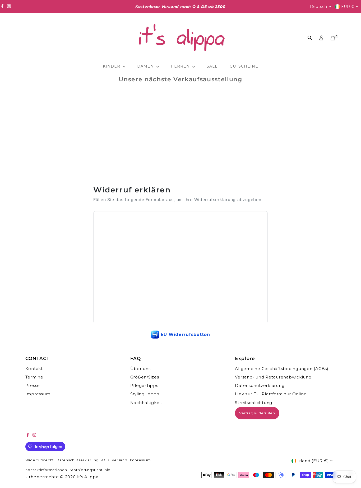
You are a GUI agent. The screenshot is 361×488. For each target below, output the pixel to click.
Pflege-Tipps (144, 385)
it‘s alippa (87, 476)
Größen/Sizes (144, 377)
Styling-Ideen (144, 393)
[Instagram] (9, 6)
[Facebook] (2, 6)
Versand (119, 460)
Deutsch (318, 6)
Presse (32, 385)
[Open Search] (310, 38)
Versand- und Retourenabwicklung (273, 377)
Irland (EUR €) (313, 460)
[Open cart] (333, 38)
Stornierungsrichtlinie (90, 470)
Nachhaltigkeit (146, 402)
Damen (146, 66)
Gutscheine (244, 66)
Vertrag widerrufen (257, 413)
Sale (212, 66)
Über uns (140, 368)
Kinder (112, 66)
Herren (181, 66)
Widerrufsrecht (39, 460)
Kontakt (34, 368)
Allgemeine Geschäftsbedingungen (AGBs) (281, 368)
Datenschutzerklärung (259, 385)
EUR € (348, 6)
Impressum (37, 393)
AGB (105, 460)
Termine (34, 377)
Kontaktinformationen (46, 470)
